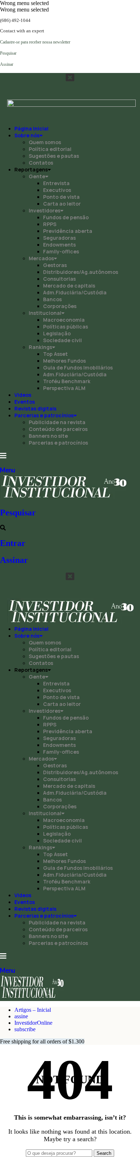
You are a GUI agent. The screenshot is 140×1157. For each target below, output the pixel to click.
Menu (7, 470)
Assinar (14, 560)
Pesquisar (18, 512)
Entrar (12, 543)
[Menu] (3, 456)
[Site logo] (64, 497)
